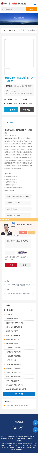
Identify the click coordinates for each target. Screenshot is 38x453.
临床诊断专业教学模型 (13, 339)
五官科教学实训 (11, 360)
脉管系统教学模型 (12, 331)
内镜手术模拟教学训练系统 (14, 323)
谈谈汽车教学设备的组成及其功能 (17, 405)
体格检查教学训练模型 (13, 356)
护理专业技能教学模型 (13, 347)
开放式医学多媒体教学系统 (14, 385)
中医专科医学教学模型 (13, 335)
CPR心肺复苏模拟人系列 (14, 381)
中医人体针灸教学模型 (13, 377)
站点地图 (17, 439)
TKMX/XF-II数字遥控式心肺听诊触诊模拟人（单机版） (20, 293)
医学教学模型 (22, 30)
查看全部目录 (19, 394)
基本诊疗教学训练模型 (13, 372)
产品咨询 (11, 110)
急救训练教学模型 (12, 318)
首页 (10, 30)
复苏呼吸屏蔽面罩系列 (13, 364)
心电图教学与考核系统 (13, 368)
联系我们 (26, 110)
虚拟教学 (9, 314)
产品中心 (14, 30)
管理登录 (23, 439)
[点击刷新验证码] (22, 252)
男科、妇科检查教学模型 (14, 327)
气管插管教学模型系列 (13, 352)
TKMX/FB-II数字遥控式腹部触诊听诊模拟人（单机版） (20, 285)
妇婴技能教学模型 (12, 343)
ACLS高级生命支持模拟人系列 (16, 389)
